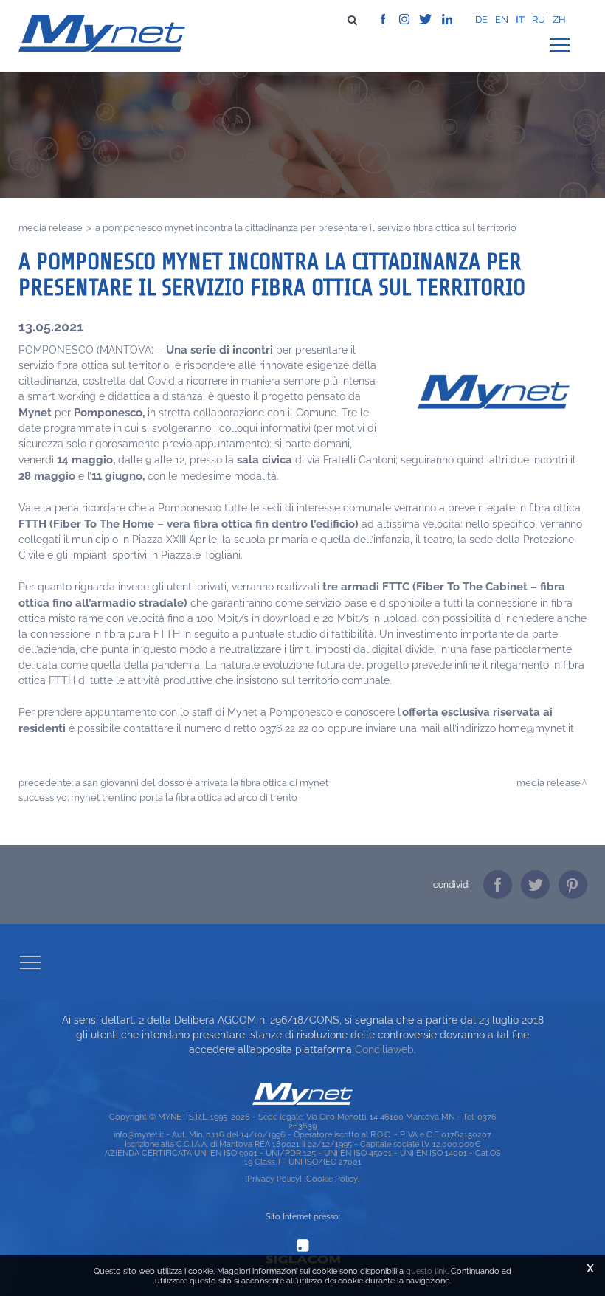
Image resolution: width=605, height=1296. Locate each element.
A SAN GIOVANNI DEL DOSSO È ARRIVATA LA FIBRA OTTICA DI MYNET (201, 782)
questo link (426, 1271)
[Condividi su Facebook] (497, 884)
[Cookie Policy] (332, 1178)
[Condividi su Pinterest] (573, 884)
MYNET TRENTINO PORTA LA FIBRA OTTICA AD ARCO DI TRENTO (184, 797)
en (501, 19)
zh (559, 19)
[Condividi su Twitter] (535, 884)
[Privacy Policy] (273, 1178)
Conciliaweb (384, 1049)
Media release (50, 227)
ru (538, 19)
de (481, 19)
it (520, 19)
